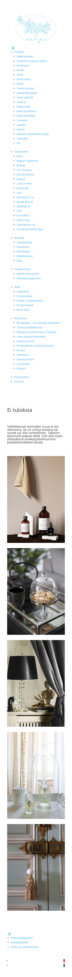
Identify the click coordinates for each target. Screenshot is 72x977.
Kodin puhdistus (26, 111)
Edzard (21, 179)
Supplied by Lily (26, 224)
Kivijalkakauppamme (29, 278)
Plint (19, 211)
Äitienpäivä (23, 251)
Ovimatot (22, 120)
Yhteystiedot (21, 377)
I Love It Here (24, 183)
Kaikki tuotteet (25, 56)
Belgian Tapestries (27, 160)
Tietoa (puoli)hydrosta (29, 327)
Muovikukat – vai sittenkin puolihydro (38, 322)
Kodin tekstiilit (25, 97)
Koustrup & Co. (25, 197)
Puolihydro (23, 65)
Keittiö (20, 70)
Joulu (20, 260)
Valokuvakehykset (27, 93)
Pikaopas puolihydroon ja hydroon (37, 332)
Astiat (20, 74)
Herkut (20, 129)
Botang (21, 165)
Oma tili (18, 381)
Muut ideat (23, 309)
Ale (18, 143)
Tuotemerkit (21, 151)
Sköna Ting (23, 220)
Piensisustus (24, 79)
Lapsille (21, 124)
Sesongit (19, 237)
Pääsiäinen (23, 247)
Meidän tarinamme (28, 273)
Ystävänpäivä (24, 242)
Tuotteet (19, 51)
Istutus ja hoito (25, 341)
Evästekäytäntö (19, 942)
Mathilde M (23, 206)
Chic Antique (24, 170)
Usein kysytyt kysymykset (31, 336)
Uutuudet (22, 138)
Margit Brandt (25, 201)
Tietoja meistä (22, 269)
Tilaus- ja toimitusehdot (24, 947)
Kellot (20, 83)
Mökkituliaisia (25, 256)
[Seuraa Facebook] (64, 965)
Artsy (20, 156)
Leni (19, 192)
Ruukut (21, 350)
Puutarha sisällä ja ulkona (32, 61)
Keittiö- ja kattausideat (30, 300)
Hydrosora (23, 354)
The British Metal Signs (30, 229)
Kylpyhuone (23, 106)
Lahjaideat (23, 291)
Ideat (17, 287)
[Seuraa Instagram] (64, 960)
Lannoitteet (23, 364)
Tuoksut (21, 102)
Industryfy (22, 188)
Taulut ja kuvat (25, 88)
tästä (36, 436)
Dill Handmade (25, 174)
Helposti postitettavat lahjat (33, 134)
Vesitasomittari (25, 359)
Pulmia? (21, 368)
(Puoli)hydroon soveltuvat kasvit (35, 345)
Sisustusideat (24, 296)
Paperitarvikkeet (26, 115)
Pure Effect (23, 215)
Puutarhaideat (25, 305)
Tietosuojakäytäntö (22, 937)
